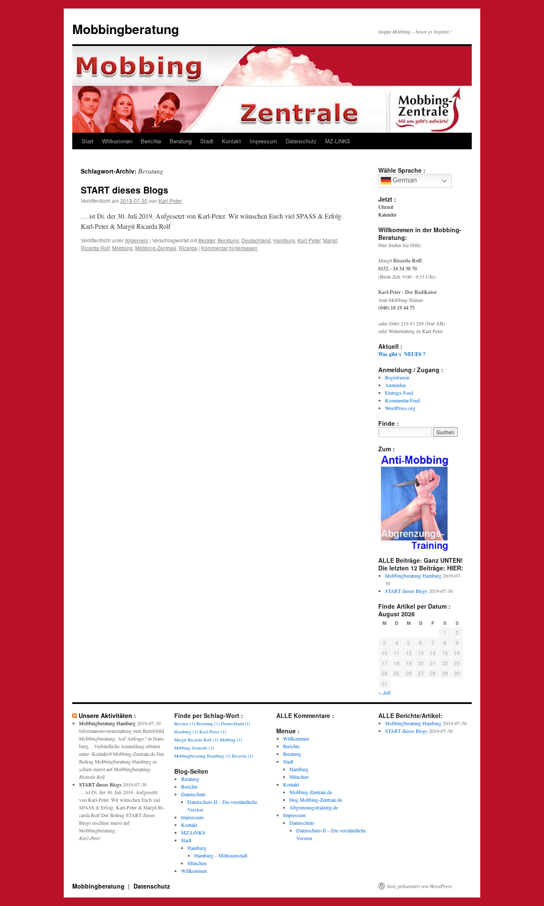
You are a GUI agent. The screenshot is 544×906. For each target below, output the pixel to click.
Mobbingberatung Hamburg (413, 575)
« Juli (384, 692)
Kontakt (231, 141)
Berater (206, 240)
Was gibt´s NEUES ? (401, 354)
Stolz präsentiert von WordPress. (420, 886)
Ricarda (188, 247)
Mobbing (122, 247)
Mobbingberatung (125, 29)
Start (88, 141)
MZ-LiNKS (337, 141)
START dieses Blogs (124, 189)
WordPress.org (400, 408)
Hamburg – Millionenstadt (220, 855)
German (404, 180)
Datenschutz (301, 141)
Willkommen (117, 141)
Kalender (387, 214)
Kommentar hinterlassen (229, 247)
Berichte (151, 141)
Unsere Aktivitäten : (107, 715)
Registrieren (397, 377)
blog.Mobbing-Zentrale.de (315, 799)
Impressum (263, 141)
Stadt (206, 141)
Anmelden (395, 385)
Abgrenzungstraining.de (313, 807)
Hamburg (284, 240)
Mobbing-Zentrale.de (310, 792)
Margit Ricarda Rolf (196, 740)
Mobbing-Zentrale (155, 247)
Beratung (181, 141)
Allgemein (136, 240)
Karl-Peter (170, 200)
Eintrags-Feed (399, 392)
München (197, 863)
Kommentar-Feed (402, 400)
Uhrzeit (385, 206)
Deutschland (256, 240)
